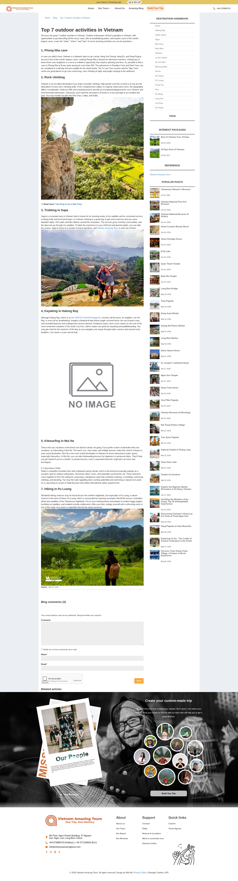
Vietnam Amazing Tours (107, 228)
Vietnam (158, 53)
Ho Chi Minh (160, 62)
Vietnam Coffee (149, 843)
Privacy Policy (140, 872)
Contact (146, 823)
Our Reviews (122, 838)
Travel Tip (159, 85)
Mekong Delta (161, 67)
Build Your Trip (155, 8)
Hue (157, 89)
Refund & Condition (151, 833)
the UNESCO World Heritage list (86, 317)
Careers (172, 823)
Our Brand (121, 833)
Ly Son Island (161, 57)
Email (44, 664)
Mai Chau (159, 44)
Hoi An (158, 71)
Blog (55, 18)
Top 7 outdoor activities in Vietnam (75, 18)
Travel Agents (174, 828)
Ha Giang (159, 76)
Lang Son (159, 98)
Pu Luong (159, 80)
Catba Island (160, 35)
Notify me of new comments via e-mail (60, 649)
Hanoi (157, 26)
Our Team (120, 828)
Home (91, 8)
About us (120, 8)
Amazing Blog (136, 8)
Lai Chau (159, 103)
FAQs (144, 828)
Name (44, 654)
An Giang (159, 107)
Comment (45, 620)
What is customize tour (153, 838)
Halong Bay (160, 30)
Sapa (157, 39)
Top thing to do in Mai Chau (68, 204)
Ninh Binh (159, 48)
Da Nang (159, 94)
